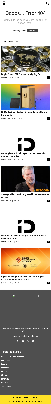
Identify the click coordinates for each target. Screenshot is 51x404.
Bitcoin (4, 371)
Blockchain (5, 360)
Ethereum (5, 378)
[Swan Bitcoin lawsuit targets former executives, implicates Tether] (25, 220)
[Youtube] (33, 341)
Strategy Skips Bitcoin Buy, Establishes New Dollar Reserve (25, 196)
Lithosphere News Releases (12, 356)
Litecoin (4, 382)
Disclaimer (16, 397)
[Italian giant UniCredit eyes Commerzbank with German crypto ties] (25, 138)
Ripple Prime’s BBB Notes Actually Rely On (20, 74)
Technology (6, 386)
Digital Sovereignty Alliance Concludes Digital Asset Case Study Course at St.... (23, 278)
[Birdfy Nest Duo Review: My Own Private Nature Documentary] (25, 97)
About (26, 397)
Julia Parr (4, 77)
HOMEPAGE (32, 30)
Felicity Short (6, 159)
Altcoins (4, 375)
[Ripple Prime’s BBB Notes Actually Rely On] (25, 59)
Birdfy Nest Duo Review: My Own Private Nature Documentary (24, 114)
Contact (35, 397)
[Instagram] (18, 341)
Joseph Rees (5, 118)
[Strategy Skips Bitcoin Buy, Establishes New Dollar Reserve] (25, 179)
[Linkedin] (23, 341)
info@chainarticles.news (30, 336)
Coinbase (5, 367)
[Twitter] (28, 341)
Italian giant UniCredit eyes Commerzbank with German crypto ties (23, 155)
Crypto (4, 364)
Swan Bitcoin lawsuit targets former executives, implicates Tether (24, 237)
